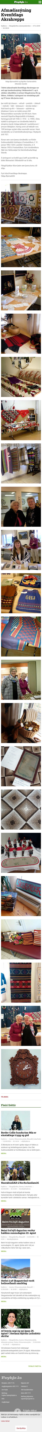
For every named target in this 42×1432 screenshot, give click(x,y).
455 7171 (15, 1386)
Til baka (4, 1097)
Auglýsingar (6, 1402)
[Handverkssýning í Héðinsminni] (21, 204)
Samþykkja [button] (21, 1428)
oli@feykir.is (25, 1141)
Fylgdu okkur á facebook (30, 1411)
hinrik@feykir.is (24, 1189)
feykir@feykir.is (11, 1395)
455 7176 (11, 1383)
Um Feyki (5, 1390)
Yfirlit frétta (34, 1366)
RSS (3, 1399)
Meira (3, 1153)
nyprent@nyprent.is (27, 1399)
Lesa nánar (5, 1421)
